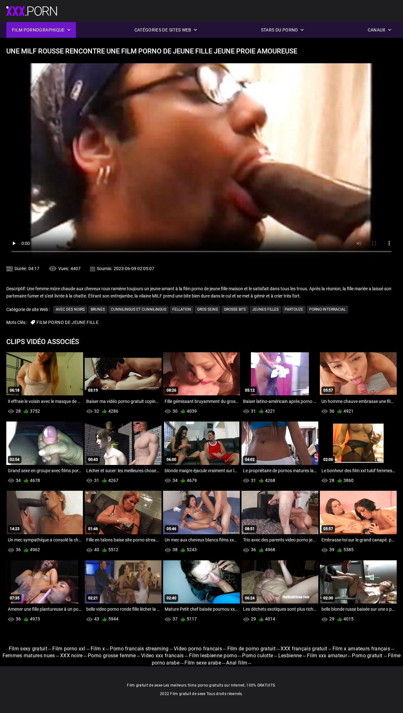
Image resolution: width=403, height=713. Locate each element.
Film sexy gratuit (28, 649)
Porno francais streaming (139, 649)
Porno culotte (257, 656)
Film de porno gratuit (251, 649)
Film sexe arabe (202, 663)
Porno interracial (327, 309)
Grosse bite (235, 309)
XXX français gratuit (304, 649)
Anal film (236, 663)
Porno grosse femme (112, 656)
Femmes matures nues (29, 656)
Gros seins (207, 309)
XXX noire (71, 656)
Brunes (98, 309)
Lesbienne (290, 656)
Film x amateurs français (361, 649)
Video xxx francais (162, 656)
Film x (98, 649)
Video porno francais (198, 649)
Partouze (294, 309)
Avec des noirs (70, 309)
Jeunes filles (265, 309)
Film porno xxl (69, 649)
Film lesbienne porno (213, 656)
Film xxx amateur (327, 656)
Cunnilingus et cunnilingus (138, 309)
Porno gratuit (367, 656)
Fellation (181, 309)
